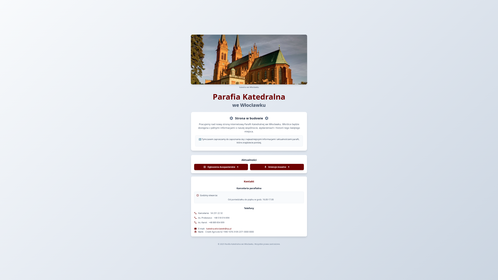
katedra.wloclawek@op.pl (218, 228)
